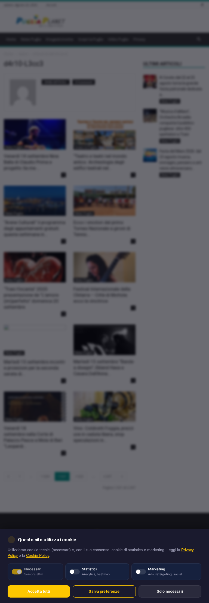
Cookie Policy (37, 556)
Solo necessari (170, 591)
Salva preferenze (104, 591)
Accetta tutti (38, 591)
